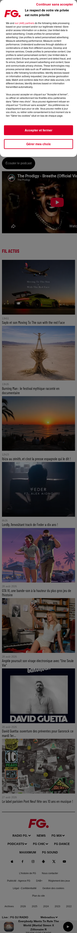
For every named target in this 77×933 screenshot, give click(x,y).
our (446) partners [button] (24, 23)
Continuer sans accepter (54, 4)
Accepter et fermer (38, 130)
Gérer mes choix (38, 144)
